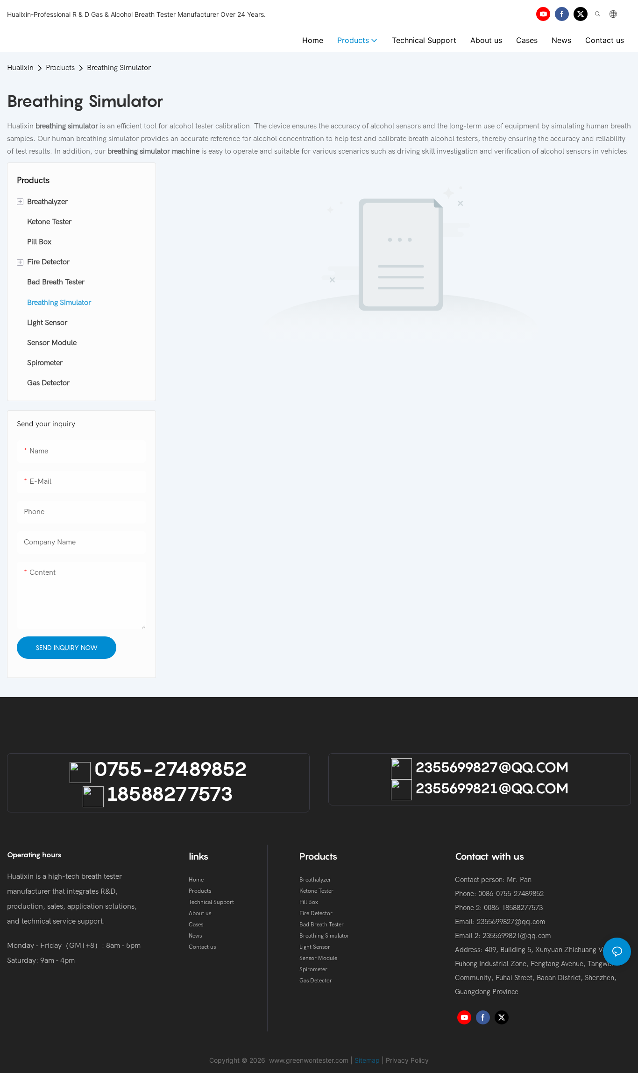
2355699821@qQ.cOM (490, 788)
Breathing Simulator (119, 68)
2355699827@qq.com (511, 922)
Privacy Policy (407, 1060)
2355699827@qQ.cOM (490, 767)
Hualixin (20, 68)
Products (60, 68)
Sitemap (367, 1060)
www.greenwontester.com (308, 1060)
